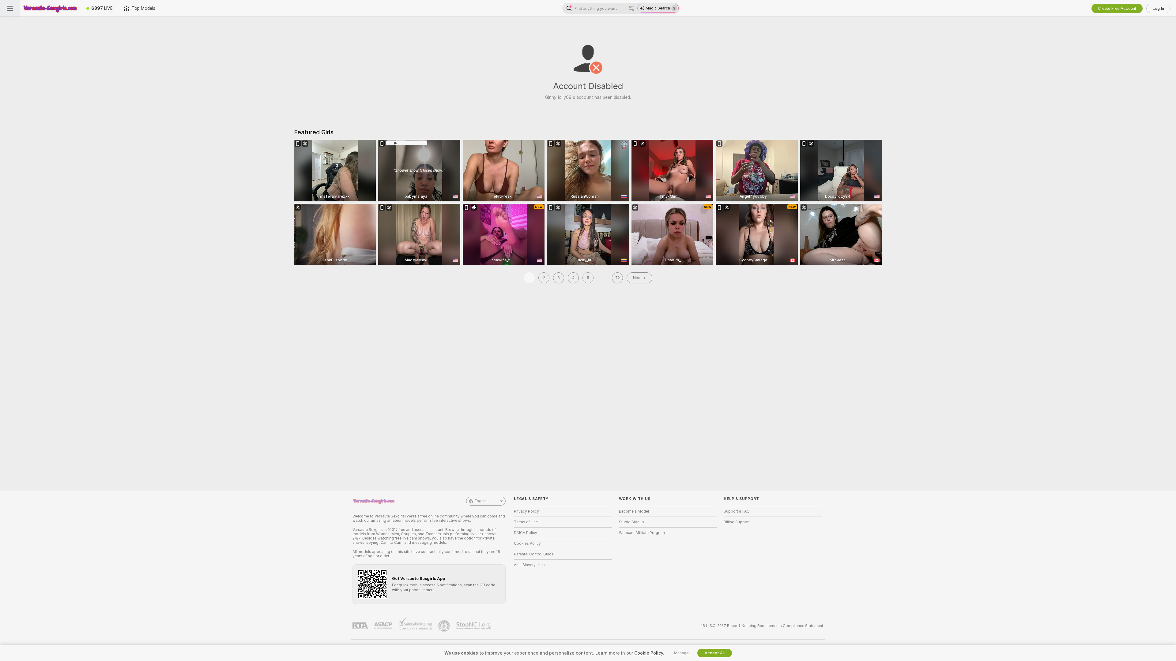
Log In (1158, 8)
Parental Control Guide (534, 554)
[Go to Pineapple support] (444, 626)
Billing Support (737, 522)
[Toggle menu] (10, 8)
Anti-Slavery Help (529, 565)
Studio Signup (631, 522)
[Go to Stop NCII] (474, 625)
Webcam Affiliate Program (642, 533)
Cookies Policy (527, 543)
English (481, 501)
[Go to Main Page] (50, 8)
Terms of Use (526, 522)
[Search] (632, 8)
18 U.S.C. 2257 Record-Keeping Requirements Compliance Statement (762, 626)
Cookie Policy (648, 653)
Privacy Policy (526, 511)
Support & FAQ (737, 511)
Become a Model (634, 511)
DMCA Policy (525, 533)
